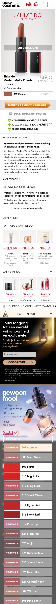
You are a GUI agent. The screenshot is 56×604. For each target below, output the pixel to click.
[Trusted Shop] (36, 4)
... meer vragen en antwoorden (28, 207)
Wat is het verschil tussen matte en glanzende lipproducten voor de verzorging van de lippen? (26, 194)
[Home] (4, 306)
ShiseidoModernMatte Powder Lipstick (18, 80)
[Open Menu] (12, 4)
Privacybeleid (14, 371)
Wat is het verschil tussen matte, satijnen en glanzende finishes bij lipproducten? (24, 202)
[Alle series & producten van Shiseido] (28, 16)
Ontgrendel (17, 362)
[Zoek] (43, 4)
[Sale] (28, 4)
